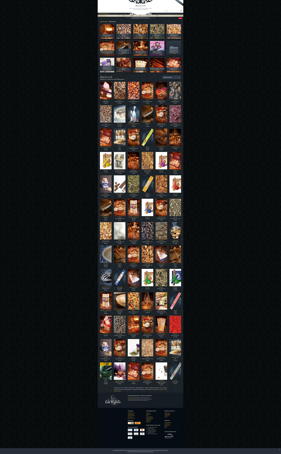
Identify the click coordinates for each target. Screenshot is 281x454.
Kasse (145, 17)
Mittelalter (132, 15)
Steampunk (149, 15)
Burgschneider (167, 423)
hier (152, 451)
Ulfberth (166, 426)
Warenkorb (142, 17)
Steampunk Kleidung (131, 415)
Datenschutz (148, 414)
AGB (147, 415)
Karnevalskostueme (131, 418)
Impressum (148, 413)
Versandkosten (149, 419)
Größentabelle (106, 13)
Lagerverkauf (167, 415)
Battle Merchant (167, 425)
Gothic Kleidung (130, 414)
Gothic (140, 15)
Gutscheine (101, 13)
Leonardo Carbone (168, 422)
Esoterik (123, 15)
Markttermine (148, 420)
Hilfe (148, 17)
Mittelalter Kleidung (131, 413)
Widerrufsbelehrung (149, 418)
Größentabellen (167, 414)
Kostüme (157, 15)
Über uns (148, 422)
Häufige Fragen (167, 413)
